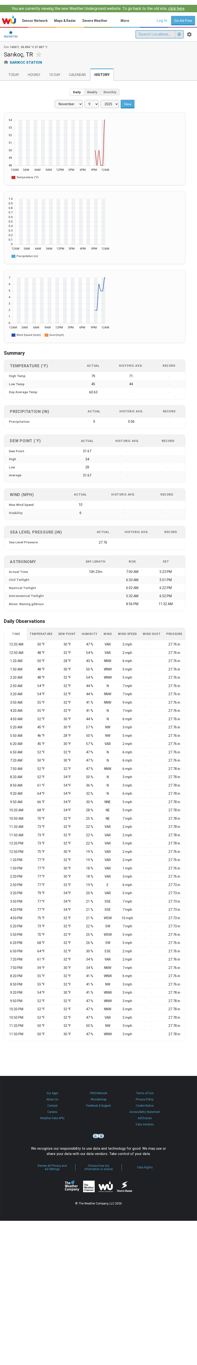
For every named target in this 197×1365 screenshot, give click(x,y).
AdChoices (145, 1118)
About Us (52, 1099)
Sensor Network (35, 21)
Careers (52, 1112)
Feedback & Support (98, 1105)
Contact (52, 1105)
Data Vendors (145, 1124)
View (127, 104)
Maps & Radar (65, 21)
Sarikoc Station (26, 62)
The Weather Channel (89, 1186)
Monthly (110, 92)
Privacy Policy (145, 1099)
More (125, 21)
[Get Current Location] (179, 34)
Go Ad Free (183, 21)
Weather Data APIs (52, 1118)
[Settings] (189, 34)
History (102, 75)
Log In (162, 20)
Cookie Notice (145, 1105)
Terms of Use (145, 1093)
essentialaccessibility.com (98, 1136)
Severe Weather (94, 21)
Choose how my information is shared (98, 1167)
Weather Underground (105, 1186)
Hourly (34, 75)
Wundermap (98, 1099)
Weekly (92, 92)
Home (9, 19)
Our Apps (52, 1093)
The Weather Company (72, 1186)
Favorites (11, 36)
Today (13, 75)
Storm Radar (124, 1186)
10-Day (54, 75)
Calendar (77, 75)
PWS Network (98, 1093)
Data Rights (145, 1167)
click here (176, 8)
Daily (77, 92)
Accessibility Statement (144, 1112)
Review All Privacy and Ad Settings (52, 1167)
